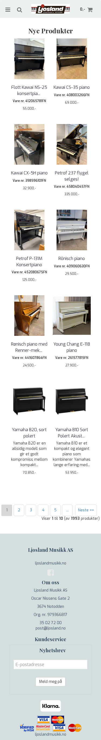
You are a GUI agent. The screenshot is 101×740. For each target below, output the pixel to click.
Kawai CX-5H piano (29, 173)
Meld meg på (50, 681)
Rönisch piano (71, 258)
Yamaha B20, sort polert (29, 433)
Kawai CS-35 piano (72, 87)
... (67, 510)
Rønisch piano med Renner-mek (29, 347)
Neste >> (86, 510)
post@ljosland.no (51, 628)
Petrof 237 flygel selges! (72, 176)
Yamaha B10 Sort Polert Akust (71, 433)
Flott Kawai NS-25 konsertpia (29, 90)
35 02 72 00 (51, 622)
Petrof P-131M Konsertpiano (29, 261)
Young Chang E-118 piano (71, 347)
